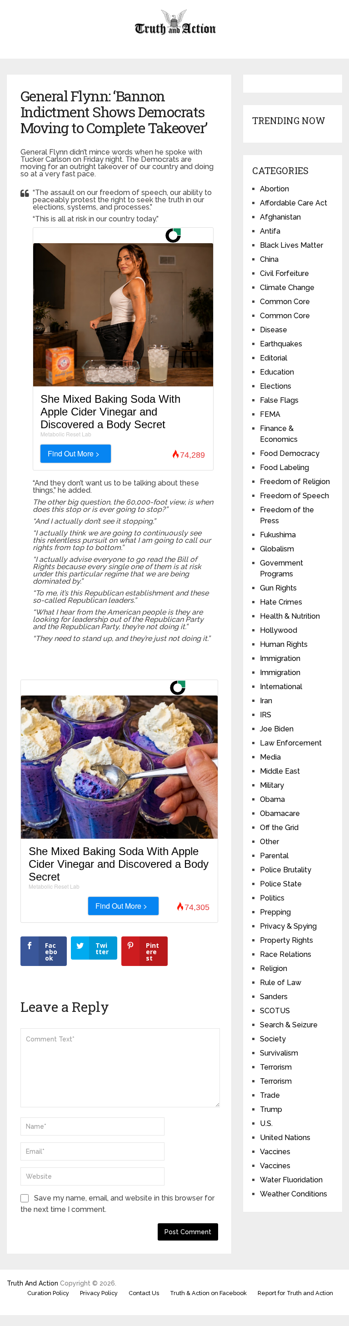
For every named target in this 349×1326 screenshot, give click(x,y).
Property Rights (286, 940)
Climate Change (287, 287)
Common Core (285, 301)
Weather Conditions (293, 1194)
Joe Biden (277, 729)
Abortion (274, 189)
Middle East (280, 771)
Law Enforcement (291, 743)
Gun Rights (278, 588)
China (269, 259)
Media (270, 757)
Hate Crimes (281, 602)
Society (273, 1039)
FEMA (270, 414)
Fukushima (278, 534)
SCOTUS (275, 1010)
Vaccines (275, 1151)
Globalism (277, 549)
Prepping (275, 912)
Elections (275, 386)
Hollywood (278, 630)
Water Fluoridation (291, 1180)
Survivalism (279, 1053)
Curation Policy (48, 1293)
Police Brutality (285, 870)
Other (269, 841)
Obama (272, 799)
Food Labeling (284, 467)
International (281, 686)
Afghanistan (280, 217)
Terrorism (276, 1067)
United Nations (285, 1137)
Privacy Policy (99, 1293)
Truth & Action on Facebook (208, 1293)
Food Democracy (289, 453)
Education (277, 372)
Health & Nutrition (290, 616)
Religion (273, 968)
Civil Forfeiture (284, 273)
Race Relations (285, 954)
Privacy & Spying (288, 926)
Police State (281, 884)
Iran (266, 700)
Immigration (280, 658)
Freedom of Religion (295, 481)
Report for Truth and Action (295, 1293)
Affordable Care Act (293, 203)
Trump (271, 1109)
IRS (265, 715)
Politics (272, 898)
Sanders (274, 996)
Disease (273, 329)
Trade (270, 1095)
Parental (274, 855)
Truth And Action (32, 1283)
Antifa (270, 231)
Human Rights (284, 644)
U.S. (266, 1123)
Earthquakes (281, 344)
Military (272, 785)
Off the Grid (279, 827)
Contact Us (144, 1293)
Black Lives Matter (291, 245)
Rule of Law (280, 982)
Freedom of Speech (294, 495)
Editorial (273, 358)
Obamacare (280, 813)
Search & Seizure (289, 1025)
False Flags (279, 400)
